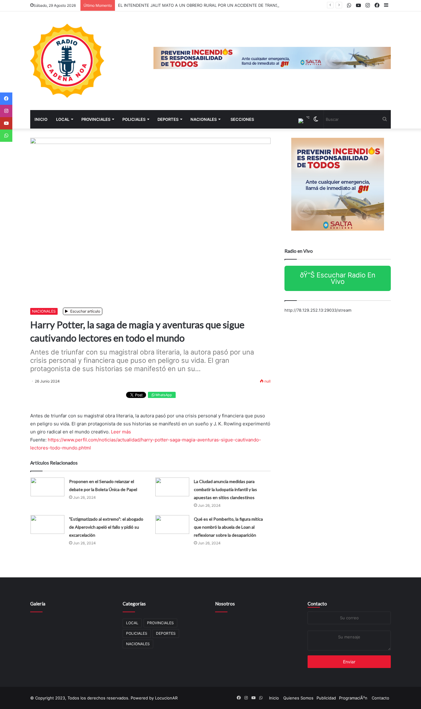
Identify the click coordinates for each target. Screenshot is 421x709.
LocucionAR (166, 697)
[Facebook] (6, 98)
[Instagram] (6, 111)
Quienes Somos (298, 697)
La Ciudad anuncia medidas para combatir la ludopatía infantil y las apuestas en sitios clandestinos (225, 489)
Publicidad (326, 697)
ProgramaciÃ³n (353, 697)
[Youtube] (6, 123)
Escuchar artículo (84, 311)
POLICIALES (133, 119)
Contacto (317, 603)
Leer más (121, 432)
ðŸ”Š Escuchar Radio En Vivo (337, 278)
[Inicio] (67, 61)
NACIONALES (203, 119)
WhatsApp (163, 395)
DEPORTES (167, 119)
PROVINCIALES (95, 119)
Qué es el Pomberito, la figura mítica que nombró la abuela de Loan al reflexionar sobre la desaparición (228, 527)
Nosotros (225, 603)
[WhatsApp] (6, 135)
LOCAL (62, 119)
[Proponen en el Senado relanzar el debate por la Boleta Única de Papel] (47, 486)
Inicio (41, 119)
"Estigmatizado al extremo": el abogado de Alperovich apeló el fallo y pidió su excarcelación (106, 527)
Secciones (242, 119)
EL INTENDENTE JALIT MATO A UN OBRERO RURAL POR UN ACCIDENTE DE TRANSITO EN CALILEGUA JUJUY (223, 5)
